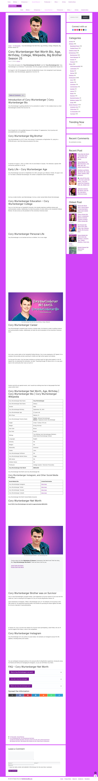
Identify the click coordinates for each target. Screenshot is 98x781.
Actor (71, 80)
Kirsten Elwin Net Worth (17, 567)
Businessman (73, 55)
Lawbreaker (73, 68)
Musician (72, 95)
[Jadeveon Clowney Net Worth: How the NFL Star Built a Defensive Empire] (73, 192)
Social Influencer (36, 2)
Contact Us (80, 778)
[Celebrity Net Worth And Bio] (15, 6)
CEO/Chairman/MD (75, 66)
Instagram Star (74, 107)
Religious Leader (74, 100)
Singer (72, 102)
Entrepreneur (24, 2)
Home (9, 2)
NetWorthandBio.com (27, 778)
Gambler (72, 89)
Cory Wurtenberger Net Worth (27, 738)
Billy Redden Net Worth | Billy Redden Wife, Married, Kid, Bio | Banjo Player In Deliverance (29, 741)
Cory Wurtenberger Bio (15, 738)
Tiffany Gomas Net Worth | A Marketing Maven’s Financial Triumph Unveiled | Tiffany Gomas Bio (83, 218)
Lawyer (72, 91)
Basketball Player (74, 46)
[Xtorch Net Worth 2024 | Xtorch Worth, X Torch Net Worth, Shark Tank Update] (73, 209)
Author (72, 82)
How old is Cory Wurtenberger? (19, 679)
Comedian (73, 84)
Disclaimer (87, 778)
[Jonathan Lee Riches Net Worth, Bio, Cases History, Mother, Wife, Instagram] (73, 173)
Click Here (44, 484)
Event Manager (74, 57)
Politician (71, 75)
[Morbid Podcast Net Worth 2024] (73, 251)
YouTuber (72, 113)
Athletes (15, 2)
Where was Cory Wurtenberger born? (21, 686)
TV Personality (17, 45)
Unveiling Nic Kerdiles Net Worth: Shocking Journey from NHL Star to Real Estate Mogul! (29, 739)
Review (72, 71)
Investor (72, 59)
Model (71, 93)
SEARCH (85, 17)
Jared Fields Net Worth (17, 565)
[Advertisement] (35, 83)
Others (56, 2)
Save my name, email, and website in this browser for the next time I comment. (31, 767)
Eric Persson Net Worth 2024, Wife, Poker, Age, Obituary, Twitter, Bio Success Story (83, 228)
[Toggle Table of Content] (22, 95)
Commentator (73, 86)
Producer (72, 62)
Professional (47, 2)
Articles (64, 2)
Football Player (74, 48)
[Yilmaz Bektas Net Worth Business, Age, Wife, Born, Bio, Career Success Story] (73, 165)
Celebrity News (72, 2)
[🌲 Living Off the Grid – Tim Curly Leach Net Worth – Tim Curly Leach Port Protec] (73, 181)
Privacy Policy (68, 778)
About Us (74, 778)
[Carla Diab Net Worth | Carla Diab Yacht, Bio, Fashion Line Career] (73, 157)
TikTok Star (73, 109)
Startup (72, 73)
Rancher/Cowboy (74, 98)
